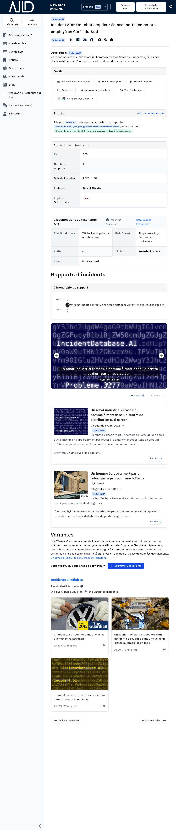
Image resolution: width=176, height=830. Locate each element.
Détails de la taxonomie (143, 222)
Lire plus (154, 458)
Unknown (70, 122)
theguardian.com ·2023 (105, 425)
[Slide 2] (111, 384)
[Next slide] (161, 356)
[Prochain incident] (112, 40)
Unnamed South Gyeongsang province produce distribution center (87, 126)
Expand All (136, 395)
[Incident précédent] (100, 40)
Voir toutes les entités (150, 113)
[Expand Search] (169, 6)
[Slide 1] (107, 384)
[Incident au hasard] (106, 40)
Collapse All (155, 395)
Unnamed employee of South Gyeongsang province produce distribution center (93, 131)
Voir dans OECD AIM (78, 98)
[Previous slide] (56, 356)
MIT (86, 198)
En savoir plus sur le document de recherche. (79, 557)
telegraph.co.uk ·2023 (104, 489)
